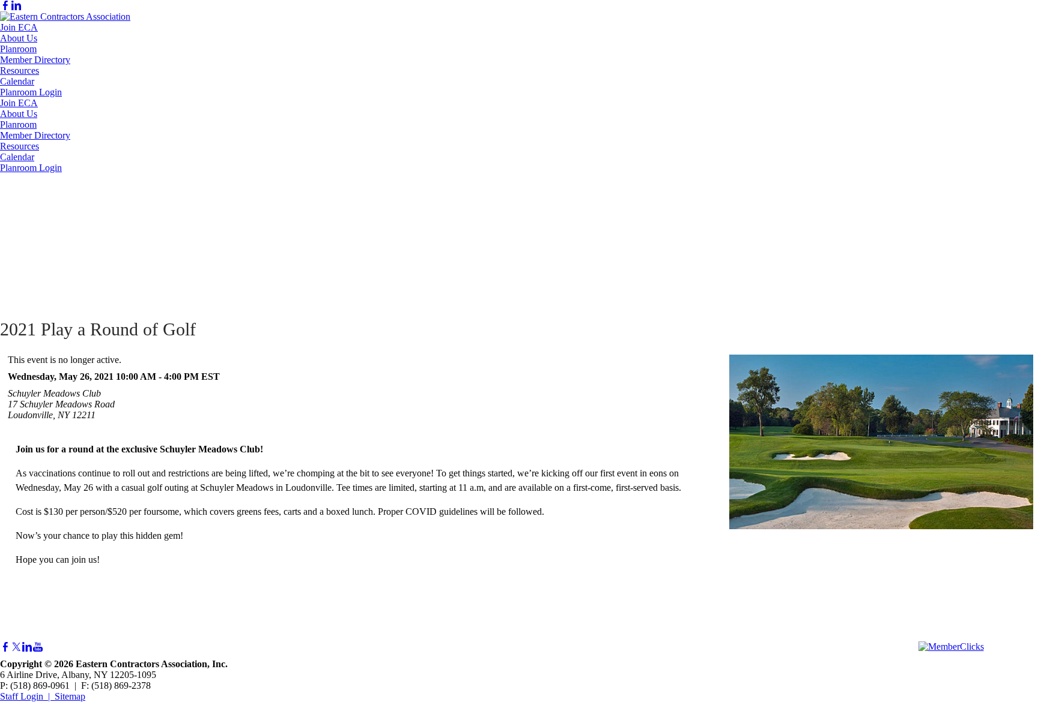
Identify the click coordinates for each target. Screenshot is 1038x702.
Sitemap (70, 696)
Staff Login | (27, 696)
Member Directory (35, 60)
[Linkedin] (16, 6)
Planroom (18, 49)
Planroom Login (31, 92)
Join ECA (19, 27)
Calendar (17, 81)
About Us (18, 38)
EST (210, 376)
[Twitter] (16, 647)
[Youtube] (38, 647)
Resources (19, 70)
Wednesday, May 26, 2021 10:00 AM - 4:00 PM (103, 376)
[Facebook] (5, 6)
